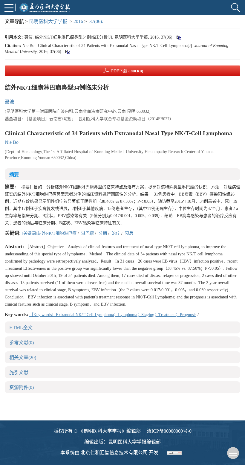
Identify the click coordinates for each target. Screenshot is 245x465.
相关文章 (22, 357)
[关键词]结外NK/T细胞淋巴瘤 (49, 233)
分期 (103, 233)
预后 (129, 233)
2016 (78, 21)
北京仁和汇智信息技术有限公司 (114, 452)
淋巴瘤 (87, 233)
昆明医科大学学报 (48, 21)
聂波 (9, 101)
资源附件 (21, 387)
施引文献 (18, 372)
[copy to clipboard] (67, 51)
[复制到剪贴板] (178, 37)
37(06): (96, 21)
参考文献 (21, 342)
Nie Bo (12, 142)
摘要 (14, 174)
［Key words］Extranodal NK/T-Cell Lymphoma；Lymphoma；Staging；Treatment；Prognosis (112, 314)
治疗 (116, 233)
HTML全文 (21, 327)
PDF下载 (127, 71)
